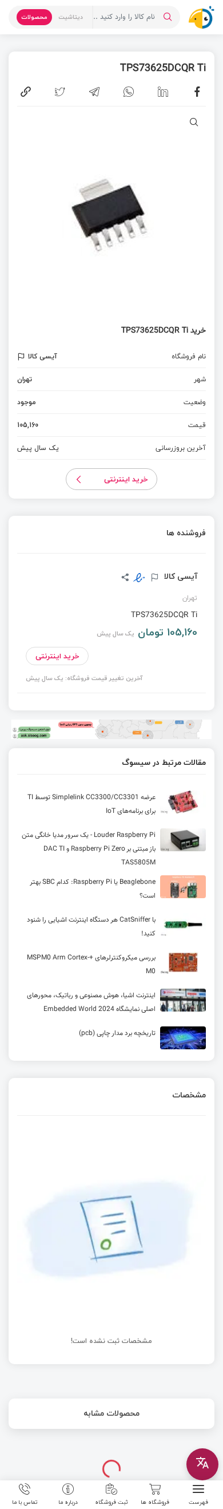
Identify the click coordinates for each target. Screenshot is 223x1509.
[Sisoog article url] (111, 806)
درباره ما (68, 1501)
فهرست (198, 1501)
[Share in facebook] (197, 91)
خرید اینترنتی (126, 479)
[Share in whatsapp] (128, 91)
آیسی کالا (179, 576)
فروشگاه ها (155, 1501)
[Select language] (202, 1464)
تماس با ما (25, 1501)
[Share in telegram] (94, 91)
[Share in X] (60, 91)
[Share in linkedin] (163, 91)
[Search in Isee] (167, 17)
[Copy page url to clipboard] (25, 91)
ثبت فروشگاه (111, 1501)
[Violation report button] (22, 357)
